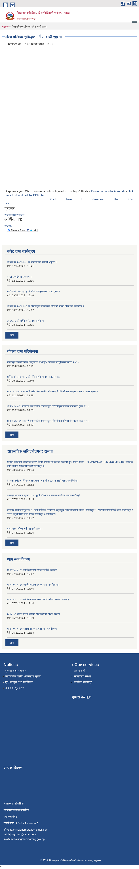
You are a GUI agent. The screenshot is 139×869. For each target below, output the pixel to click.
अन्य (12, 335)
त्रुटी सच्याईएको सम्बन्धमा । (19, 276)
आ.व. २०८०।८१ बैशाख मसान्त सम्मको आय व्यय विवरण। (33, 628)
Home (5, 26)
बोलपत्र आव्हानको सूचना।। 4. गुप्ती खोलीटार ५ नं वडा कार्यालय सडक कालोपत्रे (43, 495)
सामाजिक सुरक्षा (82, 676)
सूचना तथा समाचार (14, 215)
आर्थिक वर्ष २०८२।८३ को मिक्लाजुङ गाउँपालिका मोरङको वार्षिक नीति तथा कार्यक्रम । (45, 306)
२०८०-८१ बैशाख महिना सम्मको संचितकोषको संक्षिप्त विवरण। (34, 614)
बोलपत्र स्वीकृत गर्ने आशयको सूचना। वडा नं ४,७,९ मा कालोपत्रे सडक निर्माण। (42, 480)
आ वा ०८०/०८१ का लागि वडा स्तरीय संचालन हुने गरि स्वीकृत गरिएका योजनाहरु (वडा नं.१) (48, 406)
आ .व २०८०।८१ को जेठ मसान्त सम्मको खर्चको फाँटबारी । (33, 570)
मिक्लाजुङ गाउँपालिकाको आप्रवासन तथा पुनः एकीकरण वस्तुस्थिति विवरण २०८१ (43, 362)
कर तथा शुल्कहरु (14, 688)
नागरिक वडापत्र (83, 682)
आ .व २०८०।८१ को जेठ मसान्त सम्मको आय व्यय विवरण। (33, 584)
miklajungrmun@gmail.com (20, 834)
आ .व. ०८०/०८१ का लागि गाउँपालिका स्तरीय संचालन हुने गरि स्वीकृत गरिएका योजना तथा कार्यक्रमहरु (52, 391)
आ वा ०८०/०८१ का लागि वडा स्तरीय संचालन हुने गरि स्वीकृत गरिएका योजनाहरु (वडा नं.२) (48, 420)
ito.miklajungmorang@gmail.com (29, 829)
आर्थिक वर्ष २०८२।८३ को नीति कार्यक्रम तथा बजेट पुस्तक (33, 291)
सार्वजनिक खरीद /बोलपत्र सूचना (23, 676)
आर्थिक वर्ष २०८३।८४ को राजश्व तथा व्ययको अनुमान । (32, 262)
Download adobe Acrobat (108, 191)
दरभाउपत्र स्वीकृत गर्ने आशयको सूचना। (25, 528)
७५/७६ (8, 225)
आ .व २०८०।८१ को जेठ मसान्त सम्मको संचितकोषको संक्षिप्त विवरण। (38, 599)
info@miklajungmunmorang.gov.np (24, 839)
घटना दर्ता (79, 671)
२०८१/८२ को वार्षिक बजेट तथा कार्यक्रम (25, 320)
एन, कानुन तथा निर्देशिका (19, 682)
